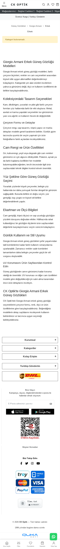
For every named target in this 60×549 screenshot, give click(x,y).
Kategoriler (30, 348)
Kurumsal (30, 340)
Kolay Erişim (30, 356)
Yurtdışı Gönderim (30, 366)
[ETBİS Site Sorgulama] (30, 428)
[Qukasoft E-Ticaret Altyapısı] (30, 535)
